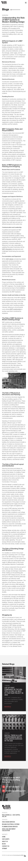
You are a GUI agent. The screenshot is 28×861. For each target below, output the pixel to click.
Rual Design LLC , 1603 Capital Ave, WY (11, 815)
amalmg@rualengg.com (16, 791)
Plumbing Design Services (10, 826)
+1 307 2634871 (12, 787)
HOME (3, 837)
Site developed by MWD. (18, 855)
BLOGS (4, 844)
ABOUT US (5, 841)
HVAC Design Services (8, 822)
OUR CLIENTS (5, 839)
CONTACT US (5, 846)
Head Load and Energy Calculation (8, 829)
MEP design (9, 259)
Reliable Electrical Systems (10, 824)
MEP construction (15, 309)
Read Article (7, 706)
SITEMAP (4, 848)
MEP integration (7, 249)
